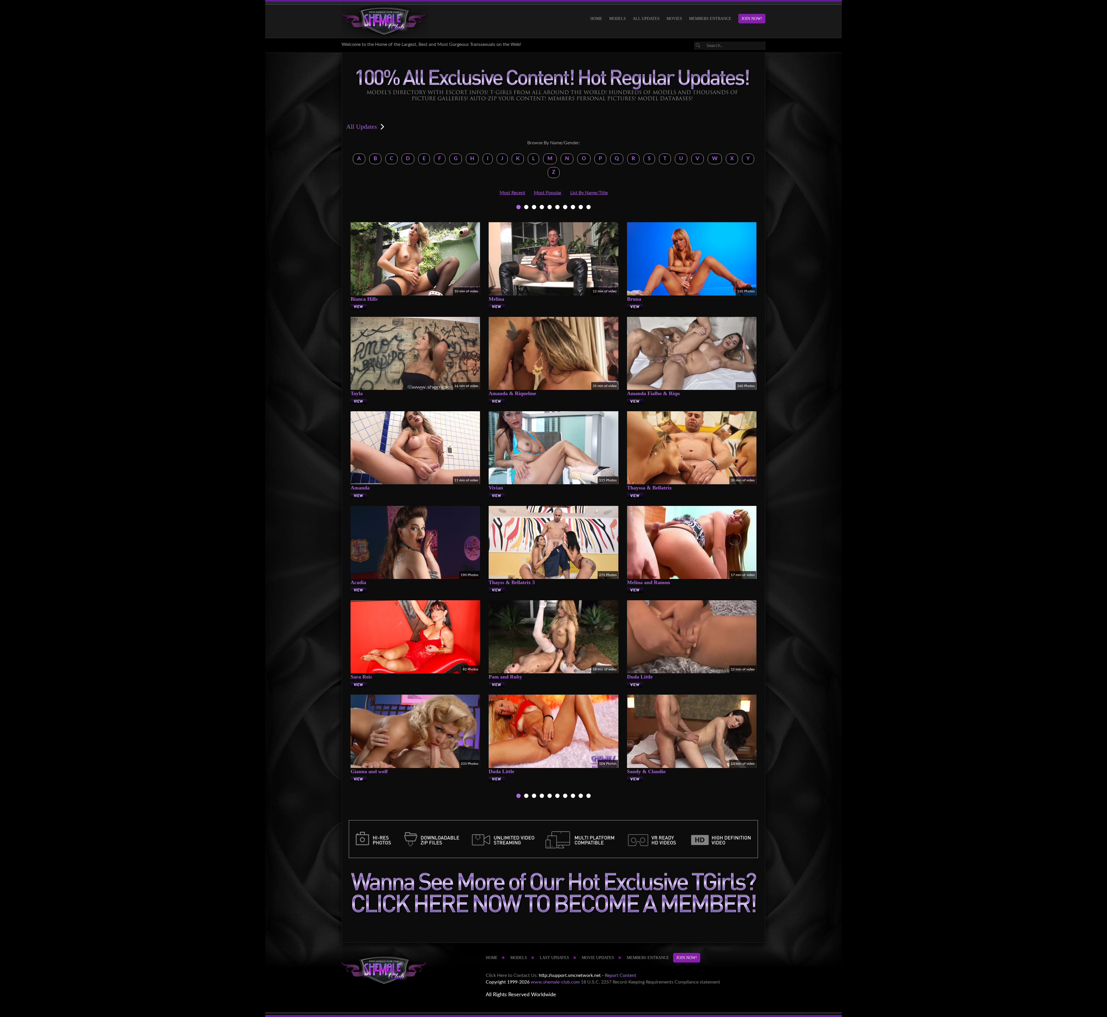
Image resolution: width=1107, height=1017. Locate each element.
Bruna (634, 299)
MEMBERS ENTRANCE (710, 18)
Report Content (620, 975)
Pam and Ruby (505, 677)
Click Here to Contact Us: (512, 975)
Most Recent (512, 192)
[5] (550, 208)
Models (617, 18)
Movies (674, 18)
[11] (565, 208)
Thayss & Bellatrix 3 (512, 582)
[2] (526, 208)
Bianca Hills (364, 299)
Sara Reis (361, 677)
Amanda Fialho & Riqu (653, 393)
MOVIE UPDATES (598, 958)
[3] (534, 208)
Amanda (360, 488)
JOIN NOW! (751, 18)
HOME (596, 18)
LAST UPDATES (554, 958)
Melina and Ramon (648, 582)
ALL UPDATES (646, 18)
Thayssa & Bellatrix (649, 488)
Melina (496, 299)
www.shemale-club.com (555, 982)
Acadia (358, 582)
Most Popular (548, 192)
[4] (542, 208)
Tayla (357, 393)
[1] (518, 208)
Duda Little (640, 677)
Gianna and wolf (369, 771)
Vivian (496, 488)
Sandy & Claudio (646, 771)
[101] (573, 208)
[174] (581, 208)
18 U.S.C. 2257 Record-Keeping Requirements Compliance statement (650, 982)
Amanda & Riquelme (512, 393)
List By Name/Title (589, 192)
